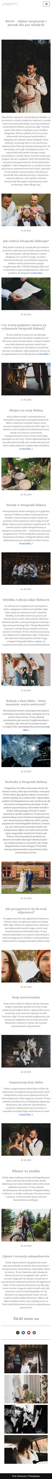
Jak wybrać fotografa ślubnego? (26, 241)
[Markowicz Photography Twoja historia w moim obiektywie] (9, 4)
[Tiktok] (34, 1332)
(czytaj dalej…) (26, 449)
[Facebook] (23, 1332)
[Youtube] (28, 1332)
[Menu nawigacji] (46, 4)
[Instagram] (17, 1332)
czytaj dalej (42, 354)
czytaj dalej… (37, 273)
